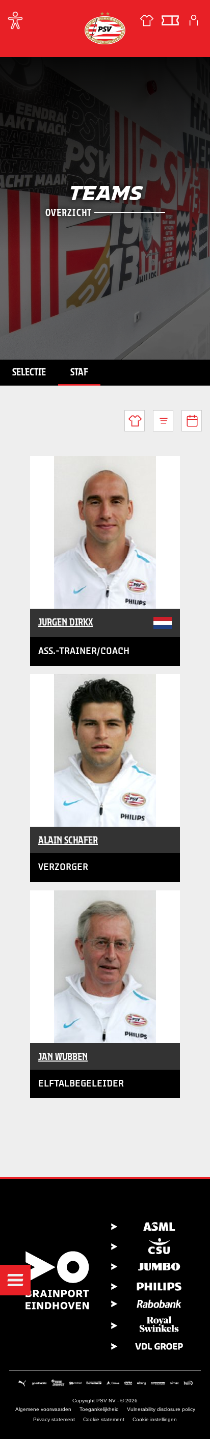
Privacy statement (54, 1419)
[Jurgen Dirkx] (105, 532)
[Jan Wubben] (105, 966)
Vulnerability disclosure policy (161, 1409)
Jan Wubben (63, 1056)
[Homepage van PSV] (105, 27)
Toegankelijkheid (99, 1409)
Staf (79, 372)
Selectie (29, 372)
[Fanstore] (147, 20)
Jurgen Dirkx (65, 622)
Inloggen (193, 20)
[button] (15, 1280)
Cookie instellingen (155, 1419)
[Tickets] (170, 20)
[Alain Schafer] (105, 750)
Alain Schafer (68, 840)
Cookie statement (103, 1419)
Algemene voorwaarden (43, 1409)
